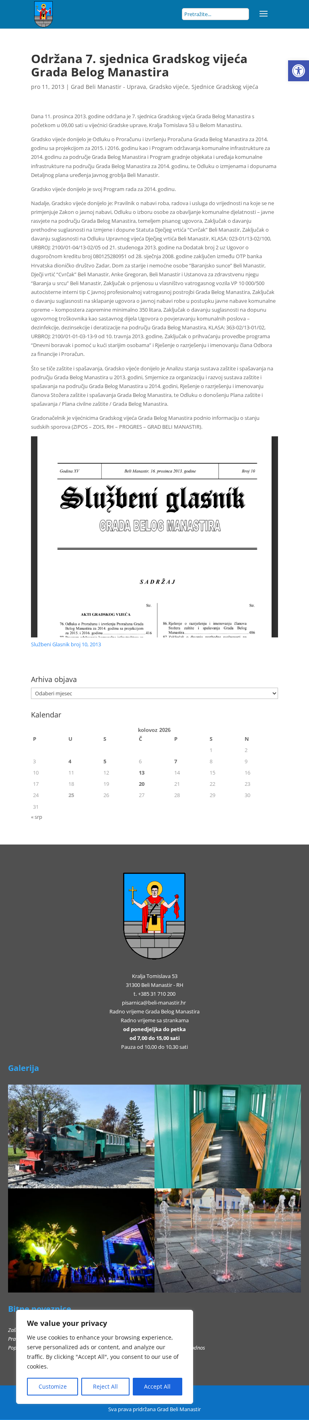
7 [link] (175, 761)
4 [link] (69, 761)
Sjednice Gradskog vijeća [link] (225, 86)
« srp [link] (36, 816)
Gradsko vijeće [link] (168, 86)
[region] (104, 1357)
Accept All (157, 1386)
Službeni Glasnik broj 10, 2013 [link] (66, 644)
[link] (298, 70)
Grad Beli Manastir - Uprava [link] (108, 86)
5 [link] (104, 761)
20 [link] (141, 783)
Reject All (105, 1386)
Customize (53, 1386)
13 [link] (141, 772)
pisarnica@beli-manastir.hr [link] (154, 1002)
